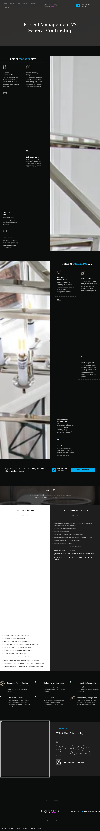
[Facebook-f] (4, 811)
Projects (25, 3)
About (18, 3)
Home (5, 3)
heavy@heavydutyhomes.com (92, 811)
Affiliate (33, 3)
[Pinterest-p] (14, 811)
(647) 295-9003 (86, 4)
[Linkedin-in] (7, 811)
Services (11, 3)
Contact (7, 7)
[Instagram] (0, 811)
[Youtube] (10, 811)
